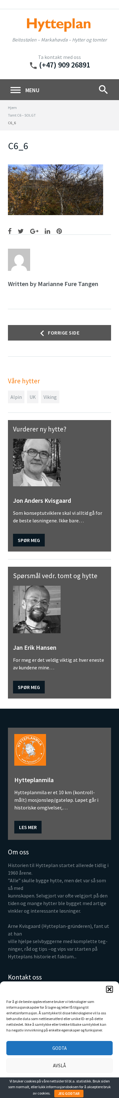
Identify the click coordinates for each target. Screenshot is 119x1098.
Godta (59, 1048)
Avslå (59, 1066)
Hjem (12, 107)
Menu (24, 90)
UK (33, 397)
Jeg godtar (69, 1093)
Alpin (16, 397)
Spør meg (29, 540)
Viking (50, 397)
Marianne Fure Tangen (68, 284)
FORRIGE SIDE (63, 332)
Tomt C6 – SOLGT (22, 115)
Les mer (28, 827)
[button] (109, 989)
